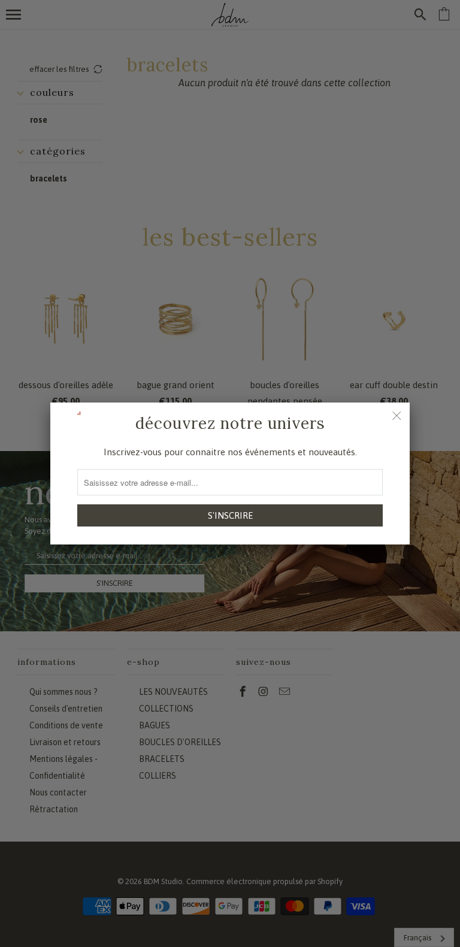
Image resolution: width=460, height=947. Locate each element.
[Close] (396, 416)
